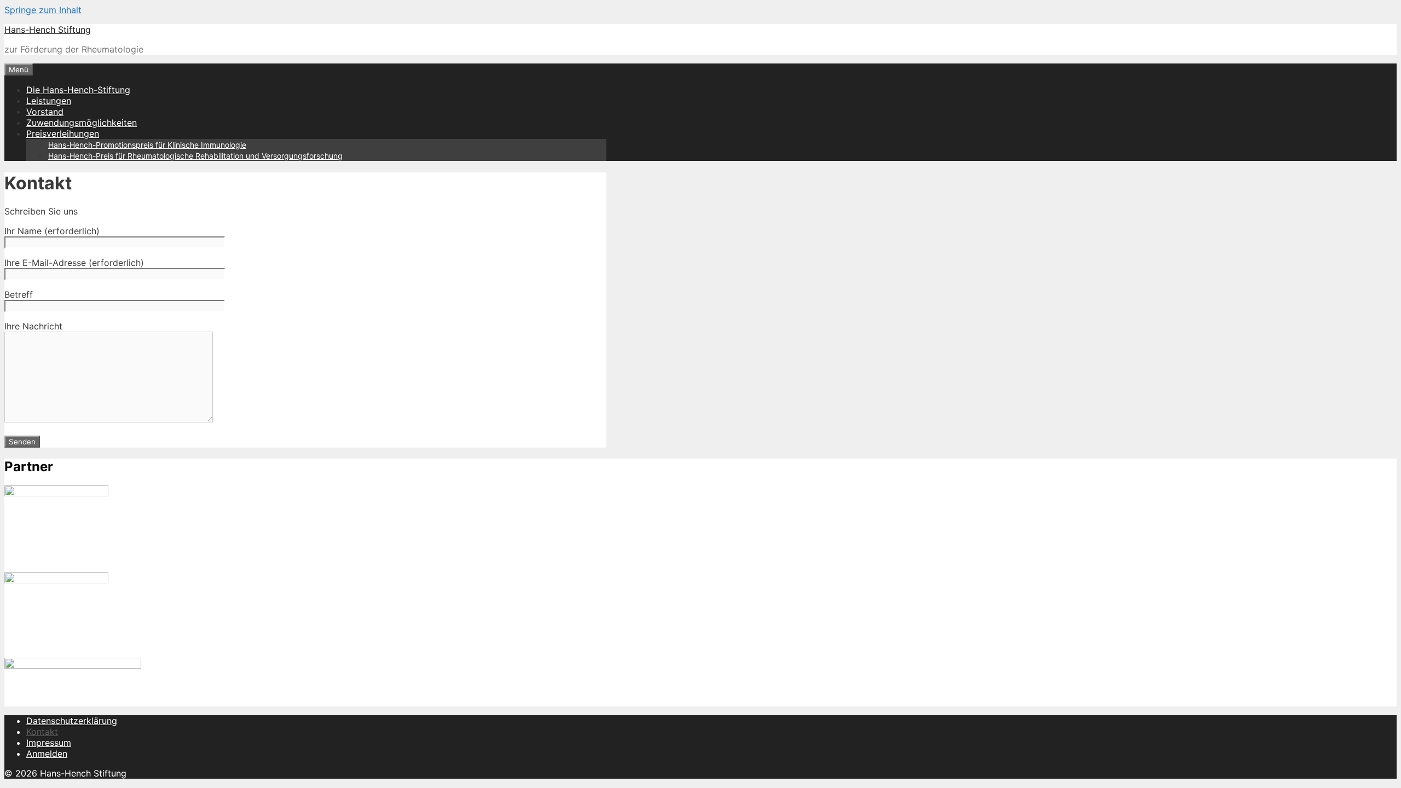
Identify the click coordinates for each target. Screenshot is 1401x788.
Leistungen (48, 100)
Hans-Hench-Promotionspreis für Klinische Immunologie (147, 144)
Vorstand (44, 111)
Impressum (48, 742)
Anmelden (46, 753)
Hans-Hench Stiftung (47, 29)
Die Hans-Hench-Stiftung (78, 89)
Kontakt (42, 731)
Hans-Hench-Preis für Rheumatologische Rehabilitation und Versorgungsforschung (195, 155)
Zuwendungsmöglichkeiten (81, 122)
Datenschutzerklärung (71, 720)
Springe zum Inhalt (43, 9)
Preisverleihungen (62, 133)
